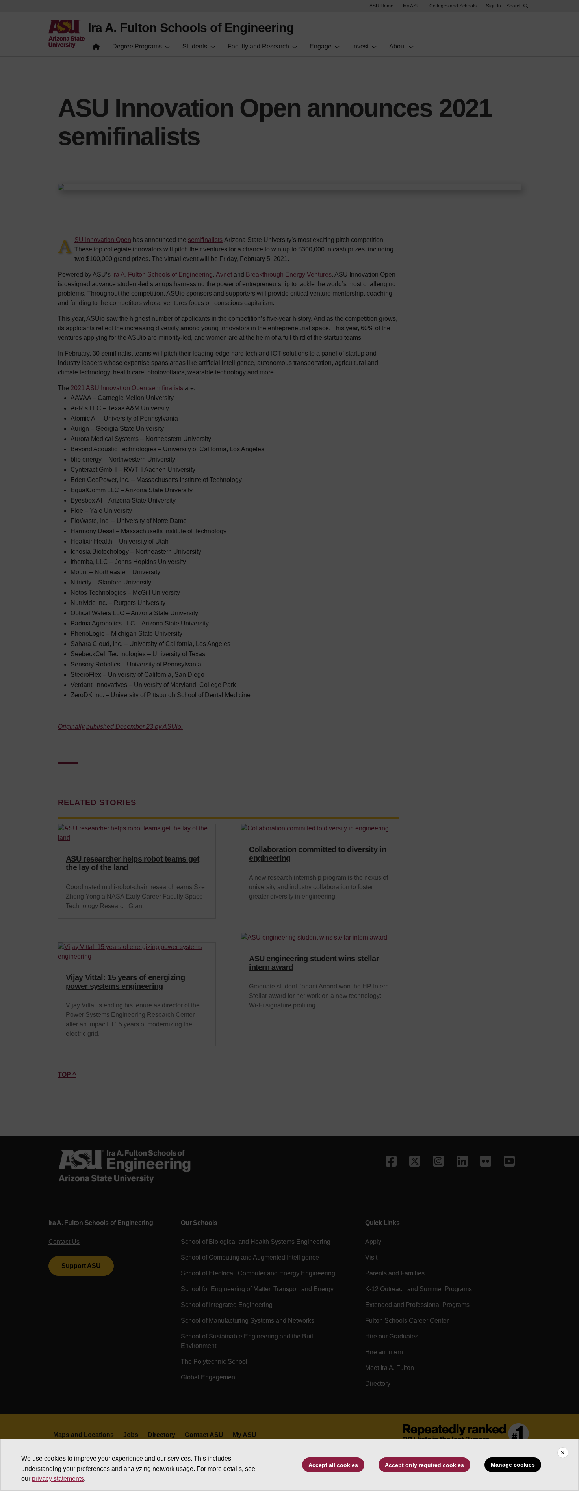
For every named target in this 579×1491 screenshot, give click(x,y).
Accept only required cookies (424, 1465)
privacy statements (58, 1478)
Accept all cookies (333, 1465)
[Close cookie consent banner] (562, 1452)
